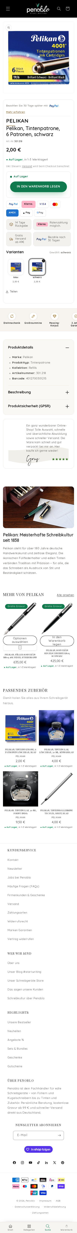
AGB (58, 1201)
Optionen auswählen (20, 640)
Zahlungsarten (17, 912)
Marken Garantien (19, 930)
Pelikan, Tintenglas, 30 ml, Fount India (20, 812)
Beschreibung (19, 392)
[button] (8, 8)
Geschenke (14, 1057)
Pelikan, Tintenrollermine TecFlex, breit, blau (56, 812)
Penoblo (30, 1201)
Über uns (13, 963)
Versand (27, 166)
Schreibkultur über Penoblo (25, 998)
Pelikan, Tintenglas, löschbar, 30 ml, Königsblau (56, 751)
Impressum (45, 1201)
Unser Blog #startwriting (24, 972)
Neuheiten (14, 1031)
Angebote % (15, 1040)
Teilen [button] (14, 291)
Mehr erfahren (15, 111)
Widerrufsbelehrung (55, 1207)
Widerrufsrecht (17, 921)
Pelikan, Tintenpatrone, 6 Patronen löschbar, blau (20, 751)
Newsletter (14, 869)
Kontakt (12, 860)
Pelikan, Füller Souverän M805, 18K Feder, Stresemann (20, 656)
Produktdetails (20, 347)
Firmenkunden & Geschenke (26, 895)
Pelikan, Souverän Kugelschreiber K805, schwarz (57, 653)
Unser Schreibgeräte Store (25, 981)
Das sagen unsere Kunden (25, 989)
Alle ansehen (65, 595)
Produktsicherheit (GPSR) (29, 406)
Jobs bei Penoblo (19, 877)
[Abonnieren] (59, 1135)
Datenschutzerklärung (27, 1207)
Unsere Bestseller (19, 1022)
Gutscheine (14, 1066)
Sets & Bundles (17, 1049)
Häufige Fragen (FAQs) (23, 886)
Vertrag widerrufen (20, 939)
